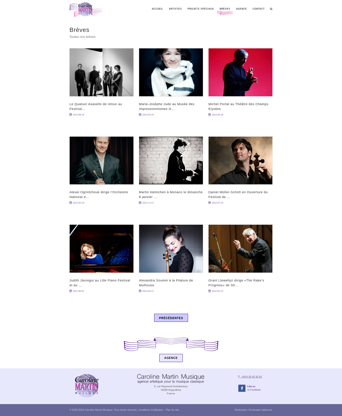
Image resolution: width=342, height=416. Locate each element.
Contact (259, 8)
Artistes (175, 8)
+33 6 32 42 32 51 (251, 376)
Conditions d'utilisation (150, 409)
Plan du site (172, 409)
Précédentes (171, 318)
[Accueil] (86, 385)
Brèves (225, 8)
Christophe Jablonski (260, 409)
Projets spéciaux (201, 8)
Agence (241, 8)
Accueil (157, 8)
